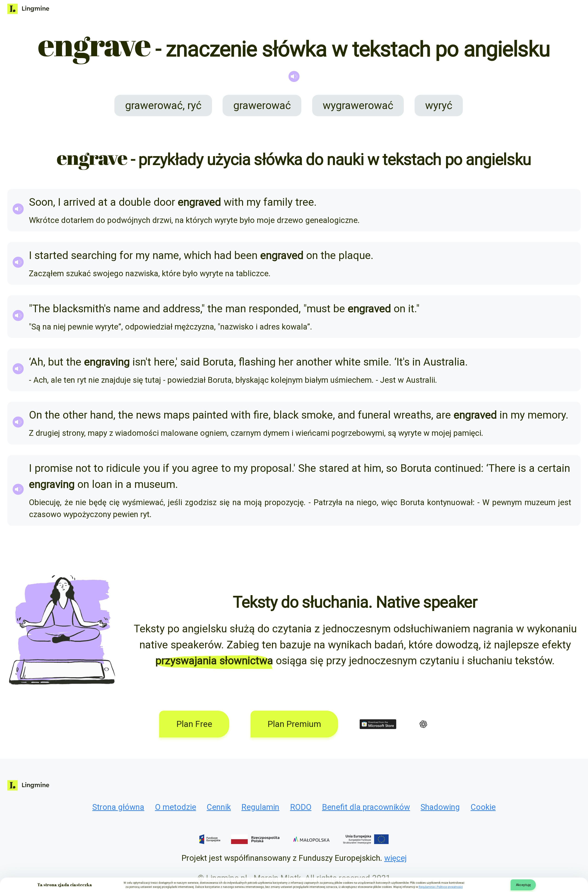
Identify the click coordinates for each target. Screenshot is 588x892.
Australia (444, 362)
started (51, 255)
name (166, 255)
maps (177, 415)
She (307, 468)
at (102, 202)
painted (210, 415)
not (83, 468)
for (126, 255)
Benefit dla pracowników (366, 807)
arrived (79, 202)
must (319, 308)
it (411, 308)
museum (154, 484)
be (339, 308)
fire (261, 415)
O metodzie (175, 807)
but (55, 362)
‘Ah (36, 362)
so (391, 468)
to (98, 468)
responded (274, 308)
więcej (395, 858)
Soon (41, 202)
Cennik (219, 807)
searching (94, 255)
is (522, 468)
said (190, 362)
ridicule (123, 468)
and (151, 308)
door (164, 202)
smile (376, 362)
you (151, 468)
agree (205, 468)
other (75, 415)
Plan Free (194, 724)
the (328, 255)
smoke (317, 415)
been (245, 255)
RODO (300, 807)
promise (54, 468)
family (278, 202)
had (223, 255)
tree (304, 202)
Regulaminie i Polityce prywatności (441, 887)
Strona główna (118, 807)
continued (457, 468)
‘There (500, 468)
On (35, 415)
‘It (398, 362)
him (372, 468)
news (148, 415)
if (166, 468)
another (314, 362)
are (443, 415)
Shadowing (440, 807)
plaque (355, 255)
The (41, 308)
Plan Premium (294, 724)
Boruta (218, 362)
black (286, 415)
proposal (271, 468)
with (234, 202)
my (253, 202)
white (348, 362)
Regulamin (260, 807)
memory (547, 415)
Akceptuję (523, 885)
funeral (374, 415)
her (285, 362)
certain (553, 468)
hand (101, 415)
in (416, 362)
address (181, 308)
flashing (257, 362)
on (312, 255)
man (235, 308)
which (197, 255)
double (135, 202)
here (164, 362)
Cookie (483, 807)
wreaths (412, 415)
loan (102, 484)
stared (334, 468)
